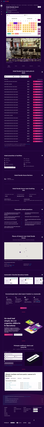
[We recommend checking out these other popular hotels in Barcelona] (42, 274)
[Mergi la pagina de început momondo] (6, 1)
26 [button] (18, 29)
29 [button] (10, 31)
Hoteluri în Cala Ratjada (8, 382)
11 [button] (16, 25)
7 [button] (27, 25)
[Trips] (1, 12)
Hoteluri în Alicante (26, 382)
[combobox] (14, 354)
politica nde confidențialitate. (9, 365)
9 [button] (12, 25)
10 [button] (14, 25)
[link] (23, 308)
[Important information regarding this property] (42, 189)
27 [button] (20, 29)
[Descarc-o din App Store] (35, 411)
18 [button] (16, 27)
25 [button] (16, 29)
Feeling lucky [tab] (19, 378)
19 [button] (18, 27)
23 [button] (12, 29)
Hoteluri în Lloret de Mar (8, 388)
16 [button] (12, 27)
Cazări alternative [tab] (13, 378)
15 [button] (10, 27)
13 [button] (20, 25)
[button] (1, 1)
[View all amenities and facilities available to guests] (42, 155)
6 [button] (25, 25)
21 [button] (8, 29)
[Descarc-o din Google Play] (35, 409)
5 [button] (23, 25)
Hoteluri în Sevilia (26, 388)
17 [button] (14, 27)
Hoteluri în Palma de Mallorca (28, 386)
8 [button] (29, 25)
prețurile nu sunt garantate (27, 396)
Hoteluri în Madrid (7, 386)
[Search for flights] (1, 4)
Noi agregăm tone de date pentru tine (11, 400)
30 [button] (12, 31)
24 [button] (14, 29)
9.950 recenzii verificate (15, 12)
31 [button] (33, 31)
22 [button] (10, 29)
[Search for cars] (1, 7)
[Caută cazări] (1, 6)
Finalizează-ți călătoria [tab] (26, 378)
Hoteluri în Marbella (8, 387)
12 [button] (18, 25)
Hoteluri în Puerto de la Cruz (27, 387)
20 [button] (20, 27)
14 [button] (8, 27)
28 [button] (8, 31)
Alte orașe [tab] (7, 378)
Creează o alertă (38, 301)
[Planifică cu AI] (1, 9)
